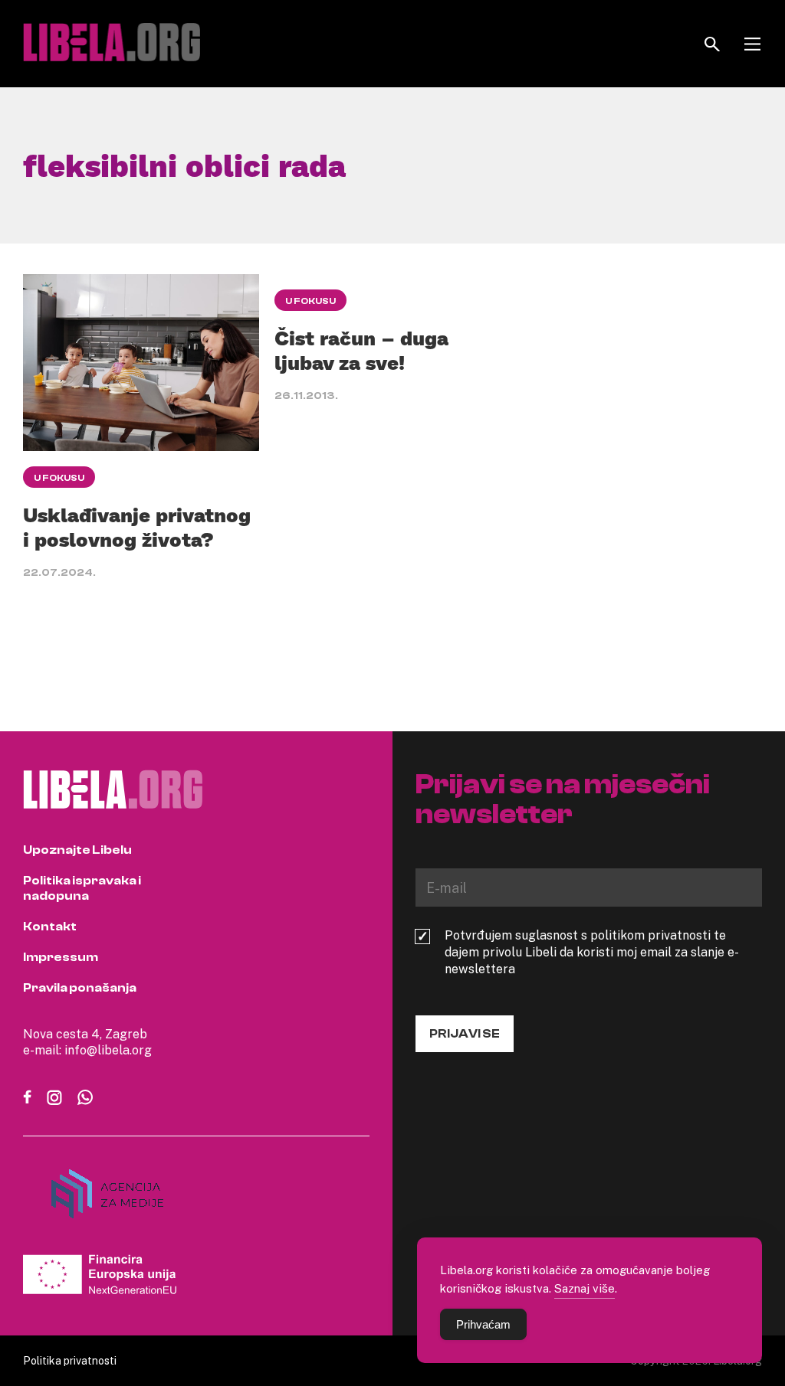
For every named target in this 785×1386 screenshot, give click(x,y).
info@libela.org (108, 1049)
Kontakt (50, 926)
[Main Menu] (752, 44)
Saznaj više (584, 1288)
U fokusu (59, 477)
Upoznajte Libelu (77, 850)
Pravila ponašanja (79, 988)
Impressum (60, 957)
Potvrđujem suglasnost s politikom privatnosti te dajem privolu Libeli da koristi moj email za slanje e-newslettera (592, 951)
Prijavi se (464, 1034)
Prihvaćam (483, 1324)
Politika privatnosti (70, 1360)
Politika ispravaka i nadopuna (82, 888)
